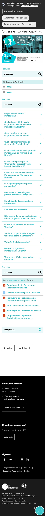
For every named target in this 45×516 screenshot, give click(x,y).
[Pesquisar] (40, 74)
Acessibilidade (24, 485)
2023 (9, 87)
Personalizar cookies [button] (13, 11)
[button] (22, 114)
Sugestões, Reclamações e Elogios (16, 471)
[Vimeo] (16, 459)
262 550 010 (14, 396)
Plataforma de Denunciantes (12, 498)
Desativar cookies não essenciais (19, 24)
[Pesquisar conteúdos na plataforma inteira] (40, 330)
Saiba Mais (8, 437)
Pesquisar (6, 69)
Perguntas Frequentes (11, 468)
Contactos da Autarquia (11, 496)
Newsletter (27, 468)
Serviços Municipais (28, 496)
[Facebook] (5, 459)
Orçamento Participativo (15, 280)
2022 (9, 92)
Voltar (10, 348)
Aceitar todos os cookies (15, 18)
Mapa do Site (7, 493)
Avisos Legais (32, 503)
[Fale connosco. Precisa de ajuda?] (22, 511)
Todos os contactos (12, 408)
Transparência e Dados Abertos (14, 503)
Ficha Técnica (19, 493)
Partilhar (23, 348)
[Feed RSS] (28, 459)
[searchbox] (22, 330)
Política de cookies (29, 6)
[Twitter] (10, 459)
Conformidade (20, 501)
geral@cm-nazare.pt (16, 399)
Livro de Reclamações (10, 486)
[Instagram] (22, 459)
